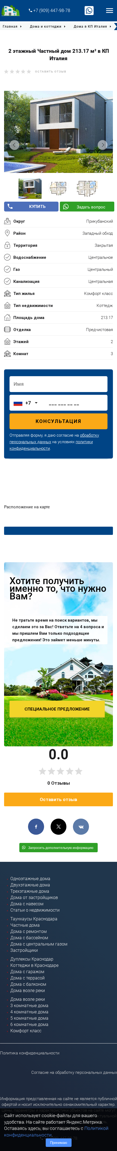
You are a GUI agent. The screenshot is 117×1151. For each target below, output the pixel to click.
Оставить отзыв (50, 71)
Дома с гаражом (27, 971)
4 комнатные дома (29, 1011)
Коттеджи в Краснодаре (34, 965)
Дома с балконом (28, 984)
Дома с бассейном (29, 937)
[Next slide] (102, 145)
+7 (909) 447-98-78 (51, 10)
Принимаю (58, 1143)
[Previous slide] (14, 145)
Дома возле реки (27, 990)
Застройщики (24, 950)
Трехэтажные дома (29, 891)
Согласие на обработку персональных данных (74, 1072)
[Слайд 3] (87, 188)
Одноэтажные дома (30, 878)
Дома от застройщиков (34, 897)
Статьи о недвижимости (35, 910)
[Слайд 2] (58, 188)
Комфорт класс (25, 1030)
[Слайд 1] (30, 188)
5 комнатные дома (29, 1018)
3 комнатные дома (29, 1005)
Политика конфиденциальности (29, 1053)
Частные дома (25, 925)
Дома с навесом (27, 903)
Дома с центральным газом (38, 944)
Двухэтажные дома (30, 885)
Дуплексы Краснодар (31, 959)
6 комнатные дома (29, 1024)
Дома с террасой (27, 978)
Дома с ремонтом (28, 931)
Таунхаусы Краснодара (33, 918)
